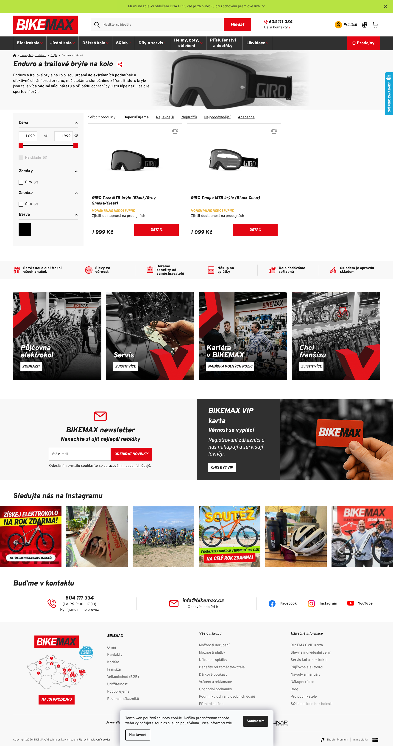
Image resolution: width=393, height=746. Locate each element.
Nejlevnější (165, 117)
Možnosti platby (212, 652)
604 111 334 (280, 22)
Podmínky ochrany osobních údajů (227, 696)
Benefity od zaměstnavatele (222, 667)
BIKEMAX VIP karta (307, 645)
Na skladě (35, 157)
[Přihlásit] (344, 24)
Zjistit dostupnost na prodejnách (118, 216)
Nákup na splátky (213, 660)
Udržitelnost (117, 684)
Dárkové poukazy (213, 674)
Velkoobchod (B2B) (123, 677)
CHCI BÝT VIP (222, 467)
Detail (156, 230)
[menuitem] (30, 43)
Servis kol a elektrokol (309, 660)
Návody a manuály (305, 674)
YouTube (365, 603)
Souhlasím (256, 721)
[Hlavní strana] (16, 55)
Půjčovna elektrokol (307, 667)
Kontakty (114, 655)
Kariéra (113, 662)
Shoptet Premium (337, 740)
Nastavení (137, 735)
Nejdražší (189, 117)
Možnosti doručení (214, 645)
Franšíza (114, 669)
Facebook (288, 603)
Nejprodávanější (217, 117)
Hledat (237, 25)
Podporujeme (118, 691)
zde (229, 723)
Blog (294, 689)
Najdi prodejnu (56, 699)
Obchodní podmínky (215, 689)
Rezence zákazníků (123, 699)
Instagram (328, 603)
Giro (31, 182)
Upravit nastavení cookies (95, 740)
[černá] (25, 229)
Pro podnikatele (304, 696)
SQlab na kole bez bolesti (311, 704)
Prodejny (366, 43)
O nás (112, 647)
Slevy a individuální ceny (311, 652)
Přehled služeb (211, 704)
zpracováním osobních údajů (127, 466)
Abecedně (246, 117)
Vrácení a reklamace (215, 682)
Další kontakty (276, 27)
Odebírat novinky (131, 454)
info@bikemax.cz (203, 600)
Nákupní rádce (302, 682)
